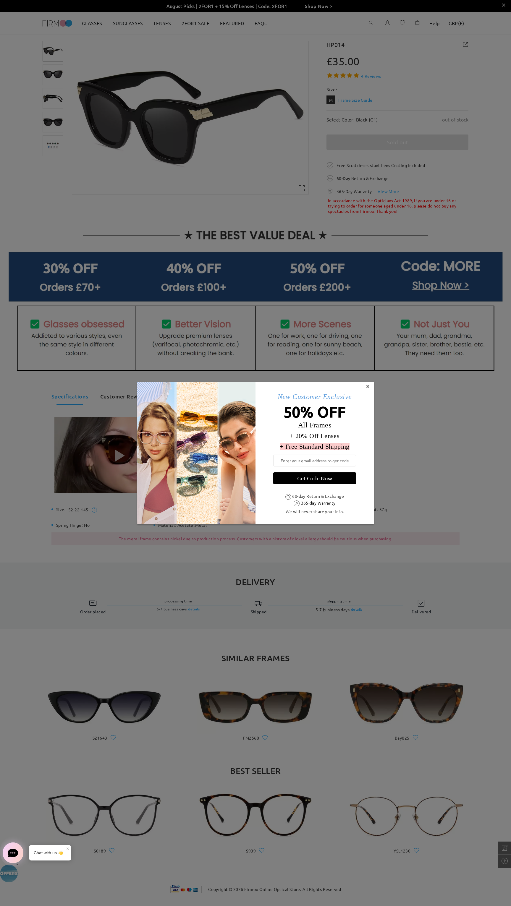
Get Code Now (314, 478)
